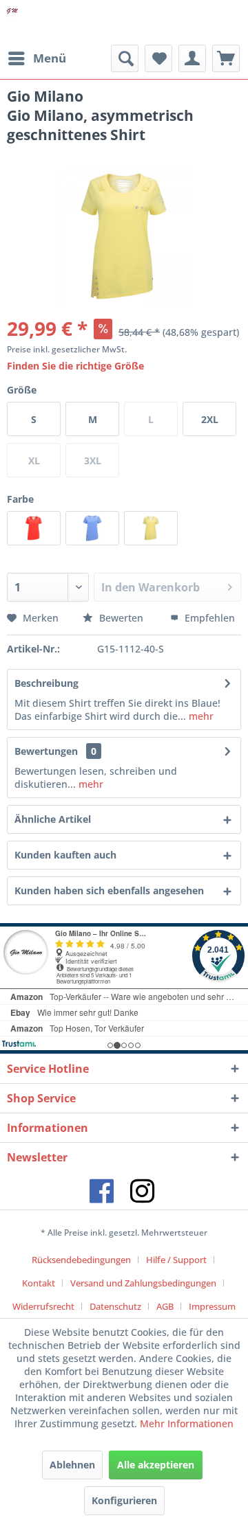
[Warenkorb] (226, 58)
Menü (49, 58)
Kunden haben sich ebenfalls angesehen (109, 890)
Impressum (212, 1306)
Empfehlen (208, 617)
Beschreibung (46, 683)
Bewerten (121, 617)
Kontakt (38, 1283)
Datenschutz (115, 1306)
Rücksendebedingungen (81, 1259)
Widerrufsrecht (43, 1306)
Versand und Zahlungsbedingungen (143, 1283)
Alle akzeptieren (155, 1464)
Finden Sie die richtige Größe (75, 365)
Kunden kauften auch (65, 854)
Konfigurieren (124, 1500)
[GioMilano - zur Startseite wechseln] (12, 22)
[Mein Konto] (192, 58)
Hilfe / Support (176, 1259)
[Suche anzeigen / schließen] (124, 58)
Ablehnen (72, 1464)
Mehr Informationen (187, 1423)
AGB (165, 1306)
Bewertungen (46, 751)
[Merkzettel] (158, 58)
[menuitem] (36, 58)
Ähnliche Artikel (52, 819)
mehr (200, 716)
